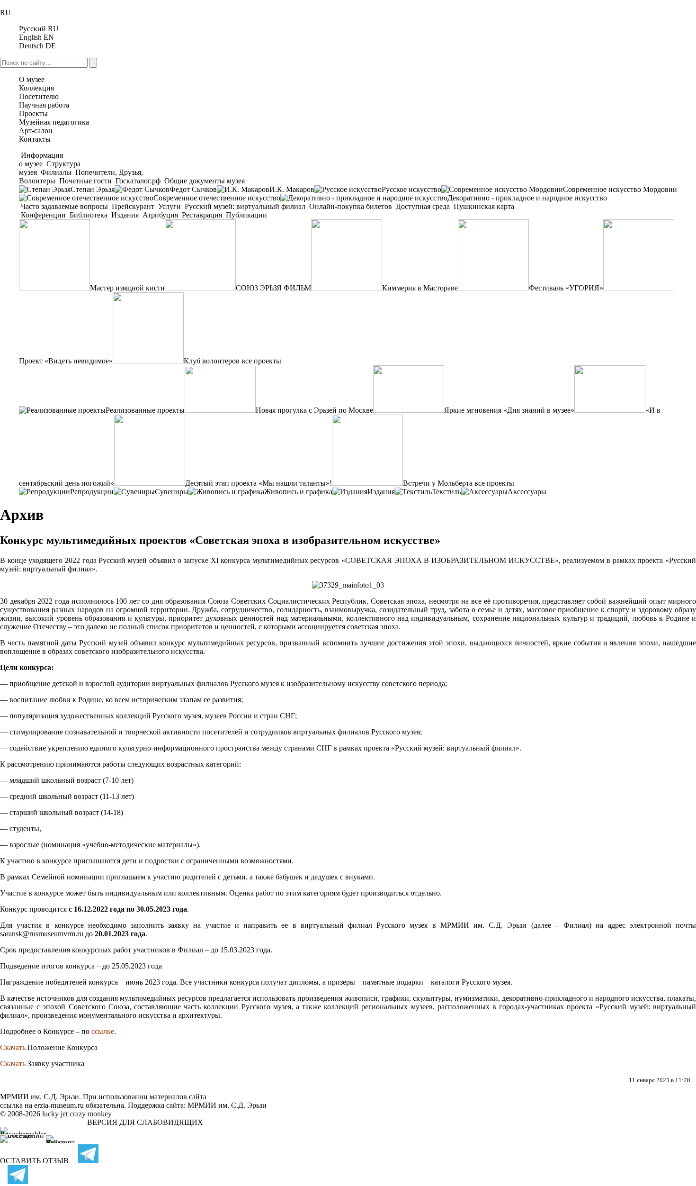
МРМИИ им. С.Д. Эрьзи (227, 1105)
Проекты (33, 113)
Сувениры (171, 492)
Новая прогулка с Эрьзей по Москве (314, 410)
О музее (32, 79)
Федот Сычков (193, 189)
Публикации (245, 215)
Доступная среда (423, 206)
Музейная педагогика (54, 122)
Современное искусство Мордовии (620, 189)
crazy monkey (91, 1114)
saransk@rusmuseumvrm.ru (41, 934)
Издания (125, 215)
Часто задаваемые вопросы (64, 206)
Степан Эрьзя (93, 189)
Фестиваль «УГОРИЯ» (566, 288)
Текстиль (446, 492)
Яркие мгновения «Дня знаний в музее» (509, 410)
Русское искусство (411, 189)
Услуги (169, 206)
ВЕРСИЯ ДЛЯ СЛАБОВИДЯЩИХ (145, 1122)
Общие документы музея (203, 181)
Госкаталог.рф (138, 181)
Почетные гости (85, 181)
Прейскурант (133, 206)
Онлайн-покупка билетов (350, 206)
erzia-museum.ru (59, 1105)
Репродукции (92, 492)
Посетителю (39, 96)
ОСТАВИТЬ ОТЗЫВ (34, 1161)
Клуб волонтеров (212, 361)
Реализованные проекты (145, 410)
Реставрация (202, 215)
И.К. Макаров (291, 189)
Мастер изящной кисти (127, 288)
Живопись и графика (298, 492)
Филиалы (56, 172)
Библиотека (88, 215)
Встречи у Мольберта (438, 483)
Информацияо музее (41, 159)
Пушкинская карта (483, 206)
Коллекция (36, 88)
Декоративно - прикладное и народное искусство (527, 198)
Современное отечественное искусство (216, 198)
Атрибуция (160, 215)
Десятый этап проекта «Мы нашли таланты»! (258, 483)
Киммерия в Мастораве (420, 288)
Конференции (43, 215)
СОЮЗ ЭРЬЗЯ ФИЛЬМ (273, 288)
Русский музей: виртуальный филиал (245, 206)
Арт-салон (36, 131)
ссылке (102, 1031)
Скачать (13, 1047)
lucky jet (55, 1114)
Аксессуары (527, 492)
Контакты (35, 139)
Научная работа (44, 105)
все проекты (261, 361)
